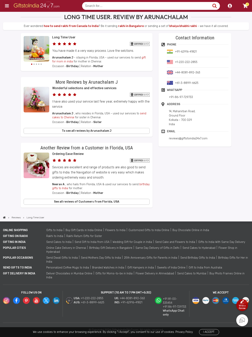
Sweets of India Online (171, 267)
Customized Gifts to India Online (149, 230)
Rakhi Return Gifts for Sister (84, 236)
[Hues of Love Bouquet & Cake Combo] (36, 177)
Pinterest (26, 300)
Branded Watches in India (108, 267)
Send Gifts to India (17, 267)
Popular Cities (14, 248)
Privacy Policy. (184, 332)
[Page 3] (36, 64)
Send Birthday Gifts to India (197, 257)
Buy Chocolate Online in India (190, 230)
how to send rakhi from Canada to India (71, 26)
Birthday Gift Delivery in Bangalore (110, 248)
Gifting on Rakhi (15, 236)
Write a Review (242, 307)
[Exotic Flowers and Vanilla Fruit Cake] (36, 111)
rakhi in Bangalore (131, 26)
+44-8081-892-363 (132, 298)
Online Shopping (15, 230)
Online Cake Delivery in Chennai (66, 248)
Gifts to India (54, 230)
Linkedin (56, 300)
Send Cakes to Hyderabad (199, 248)
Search (214, 6)
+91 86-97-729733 (174, 306)
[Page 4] (38, 64)
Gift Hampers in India (140, 267)
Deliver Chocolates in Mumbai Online (69, 273)
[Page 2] (34, 64)
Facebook (16, 300)
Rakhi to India (54, 236)
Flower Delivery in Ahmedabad (155, 273)
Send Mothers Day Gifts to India (101, 257)
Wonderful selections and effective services (84, 88)
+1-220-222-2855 (92, 298)
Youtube (36, 300)
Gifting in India (14, 242)
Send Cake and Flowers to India (175, 242)
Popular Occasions (18, 257)
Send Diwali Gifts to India (62, 257)
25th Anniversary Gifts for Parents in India (150, 257)
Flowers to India (115, 230)
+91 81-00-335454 (170, 301)
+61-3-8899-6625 (92, 302)
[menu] (7, 6)
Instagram (6, 300)
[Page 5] (41, 64)
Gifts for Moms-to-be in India (113, 273)
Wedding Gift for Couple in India (132, 242)
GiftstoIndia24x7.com (38, 5)
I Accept (208, 332)
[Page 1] (31, 64)
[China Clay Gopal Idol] (36, 49)
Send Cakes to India (58, 242)
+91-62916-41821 (131, 302)
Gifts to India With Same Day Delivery (221, 242)
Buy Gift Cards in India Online (84, 230)
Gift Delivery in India (19, 273)
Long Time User (63, 37)
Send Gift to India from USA (92, 242)
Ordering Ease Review (68, 154)
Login (230, 6)
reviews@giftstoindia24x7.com (188, 138)
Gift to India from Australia (205, 267)
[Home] (4, 217)
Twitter (46, 300)
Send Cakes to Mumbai (191, 273)
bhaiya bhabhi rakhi (183, 26)
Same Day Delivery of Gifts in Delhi (157, 248)
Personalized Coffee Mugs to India (67, 267)
